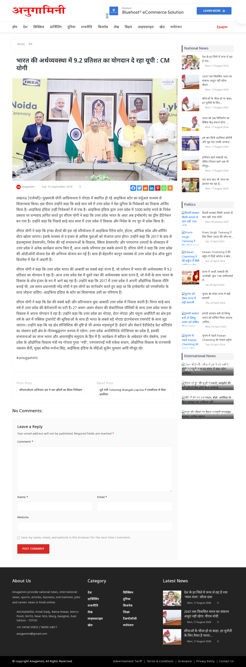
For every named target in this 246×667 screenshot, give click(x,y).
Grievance (185, 661)
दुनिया (71, 27)
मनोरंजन (176, 27)
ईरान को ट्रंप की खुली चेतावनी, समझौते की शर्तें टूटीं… (205, 382)
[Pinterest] (157, 188)
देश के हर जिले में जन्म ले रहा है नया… (217, 59)
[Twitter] (139, 188)
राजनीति (86, 27)
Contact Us (226, 661)
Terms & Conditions (160, 661)
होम (14, 27)
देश (25, 27)
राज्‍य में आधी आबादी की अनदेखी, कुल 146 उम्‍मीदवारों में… (217, 276)
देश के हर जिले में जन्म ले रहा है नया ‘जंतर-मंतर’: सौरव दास (206, 595)
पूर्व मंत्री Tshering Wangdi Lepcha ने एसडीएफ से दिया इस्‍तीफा (133, 392)
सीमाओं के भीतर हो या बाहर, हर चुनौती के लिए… (217, 101)
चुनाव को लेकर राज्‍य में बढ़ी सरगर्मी (216, 296)
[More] (170, 188)
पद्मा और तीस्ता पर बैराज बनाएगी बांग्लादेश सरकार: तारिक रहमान (207, 411)
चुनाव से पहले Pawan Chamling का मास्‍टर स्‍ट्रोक (217, 338)
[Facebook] (133, 188)
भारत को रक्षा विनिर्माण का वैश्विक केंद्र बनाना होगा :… (215, 121)
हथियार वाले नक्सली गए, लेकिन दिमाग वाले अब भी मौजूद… (215, 162)
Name (22, 497)
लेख (116, 27)
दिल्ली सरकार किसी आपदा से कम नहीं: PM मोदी (217, 215)
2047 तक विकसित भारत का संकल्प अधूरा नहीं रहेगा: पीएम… (217, 81)
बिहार (128, 27)
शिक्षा (126, 612)
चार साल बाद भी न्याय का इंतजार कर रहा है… (215, 182)
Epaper (222, 27)
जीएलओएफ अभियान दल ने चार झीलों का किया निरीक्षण (50, 390)
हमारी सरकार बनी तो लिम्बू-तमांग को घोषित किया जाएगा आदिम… (217, 318)
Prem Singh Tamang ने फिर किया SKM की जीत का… (218, 235)
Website (23, 517)
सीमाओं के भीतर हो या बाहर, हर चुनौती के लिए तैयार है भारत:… (208, 633)
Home (21, 44)
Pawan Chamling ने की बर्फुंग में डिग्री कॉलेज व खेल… (217, 254)
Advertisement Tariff (127, 661)
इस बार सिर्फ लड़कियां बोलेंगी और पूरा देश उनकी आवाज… (217, 140)
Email (102, 497)
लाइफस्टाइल (146, 27)
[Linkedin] (151, 188)
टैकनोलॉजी (130, 619)
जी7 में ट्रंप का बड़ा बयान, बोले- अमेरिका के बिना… (205, 396)
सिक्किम (38, 27)
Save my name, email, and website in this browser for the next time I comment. (75, 538)
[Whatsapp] (164, 188)
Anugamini (27, 187)
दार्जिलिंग (56, 27)
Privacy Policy (205, 661)
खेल (162, 27)
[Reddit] (145, 188)
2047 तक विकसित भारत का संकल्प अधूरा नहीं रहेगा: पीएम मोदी (206, 614)
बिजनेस (103, 27)
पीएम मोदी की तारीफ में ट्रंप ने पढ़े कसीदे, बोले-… (207, 367)
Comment (25, 442)
